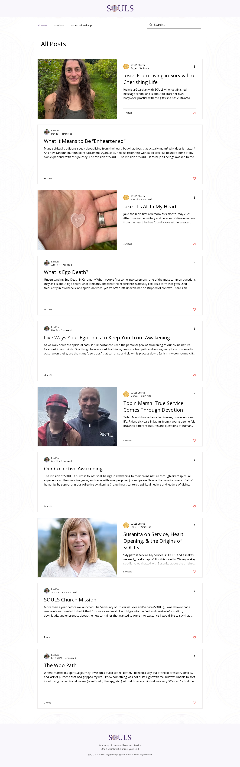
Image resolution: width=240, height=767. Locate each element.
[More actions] (195, 66)
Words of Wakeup (81, 25)
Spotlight (59, 25)
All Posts (42, 25)
